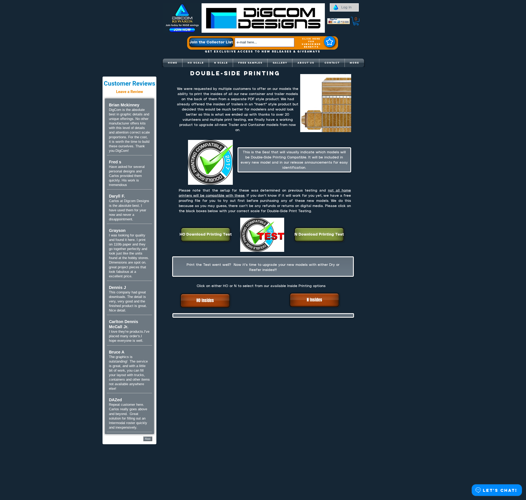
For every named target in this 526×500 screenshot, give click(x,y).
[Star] (329, 41)
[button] (356, 21)
